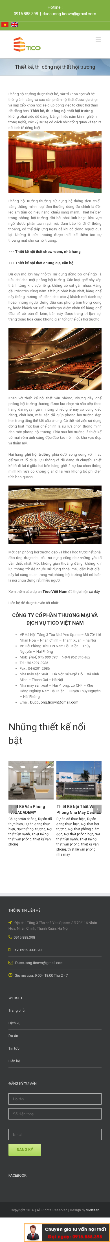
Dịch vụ (14, 1023)
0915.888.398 (24, 937)
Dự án (13, 1036)
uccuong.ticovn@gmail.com (55, 702)
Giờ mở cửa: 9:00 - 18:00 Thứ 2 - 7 (41, 975)
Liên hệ (14, 1061)
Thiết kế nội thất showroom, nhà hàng (48, 252)
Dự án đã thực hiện (70, 819)
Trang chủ (16, 1010)
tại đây (94, 591)
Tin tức (13, 1048)
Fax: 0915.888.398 (26, 950)
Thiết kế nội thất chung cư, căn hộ (44, 263)
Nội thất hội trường (31, 829)
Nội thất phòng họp (78, 834)
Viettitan (92, 1210)
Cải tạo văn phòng (22, 819)
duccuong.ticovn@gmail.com (69, 13)
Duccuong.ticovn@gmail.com (38, 963)
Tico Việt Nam (55, 591)
